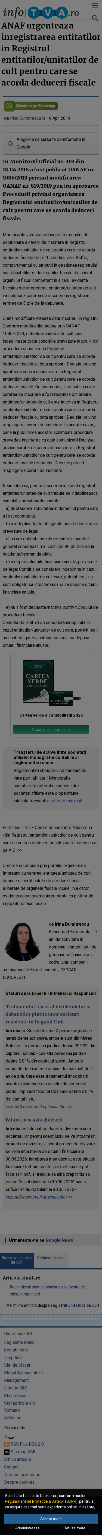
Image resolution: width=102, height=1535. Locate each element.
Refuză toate (74, 1528)
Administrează (27, 1528)
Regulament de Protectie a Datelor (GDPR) (41, 1501)
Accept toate (51, 1519)
